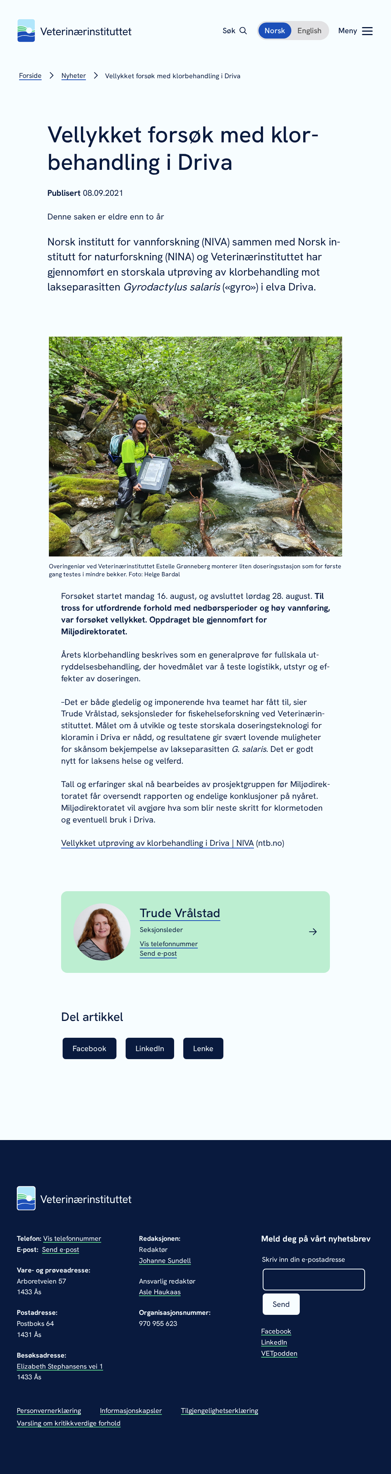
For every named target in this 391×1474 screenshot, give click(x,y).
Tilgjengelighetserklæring (219, 1410)
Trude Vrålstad (180, 913)
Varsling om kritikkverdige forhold (69, 1423)
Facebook (276, 1331)
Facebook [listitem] (90, 1048)
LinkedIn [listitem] (150, 1048)
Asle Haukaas (160, 1291)
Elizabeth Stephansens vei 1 (60, 1366)
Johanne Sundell (165, 1260)
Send (281, 1304)
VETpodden (279, 1353)
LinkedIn (274, 1342)
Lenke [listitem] (203, 1048)
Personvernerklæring (49, 1410)
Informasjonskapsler (131, 1410)
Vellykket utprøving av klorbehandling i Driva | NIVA (157, 842)
